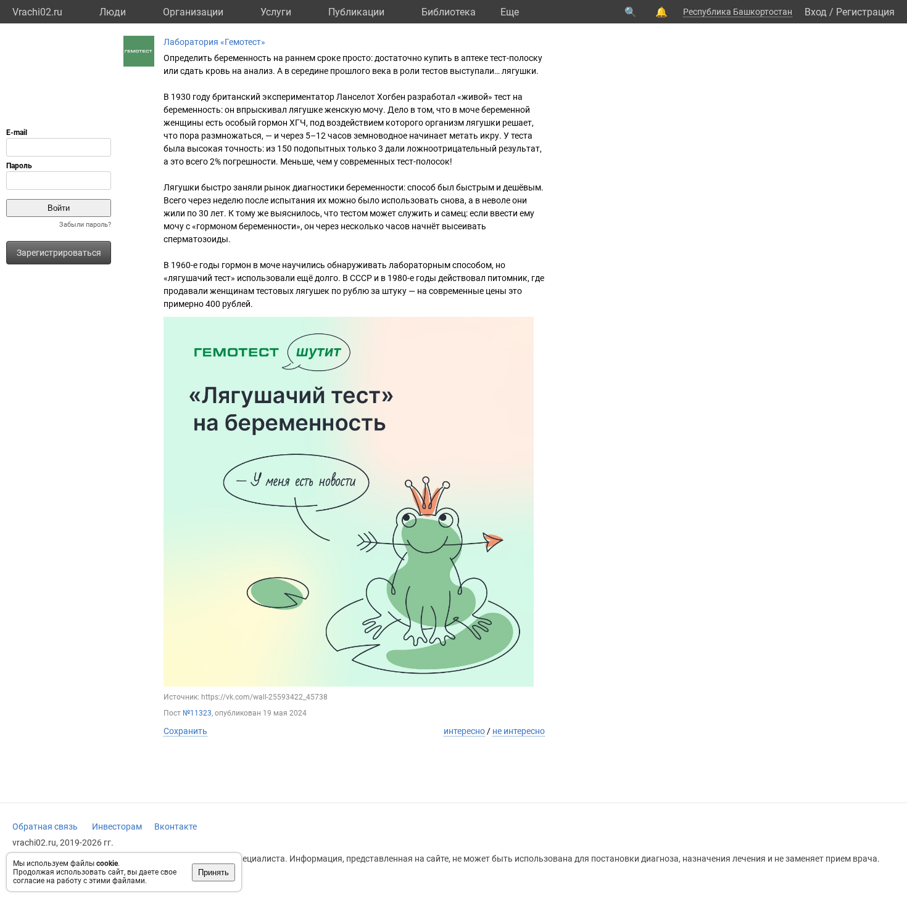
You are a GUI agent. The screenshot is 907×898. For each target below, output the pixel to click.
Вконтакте (175, 826)
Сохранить (185, 731)
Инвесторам (117, 826)
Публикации (356, 12)
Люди (112, 12)
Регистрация (865, 12)
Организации (193, 12)
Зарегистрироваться (59, 253)
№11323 (197, 713)
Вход (816, 12)
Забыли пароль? (85, 225)
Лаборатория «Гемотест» (214, 42)
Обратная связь (45, 826)
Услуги (275, 12)
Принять (213, 872)
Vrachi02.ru (37, 12)
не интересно (518, 731)
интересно (464, 731)
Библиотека (448, 12)
